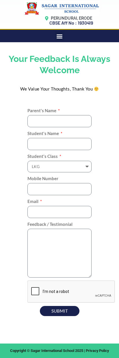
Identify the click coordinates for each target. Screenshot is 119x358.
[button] (59, 36)
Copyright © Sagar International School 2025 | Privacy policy (59, 350)
